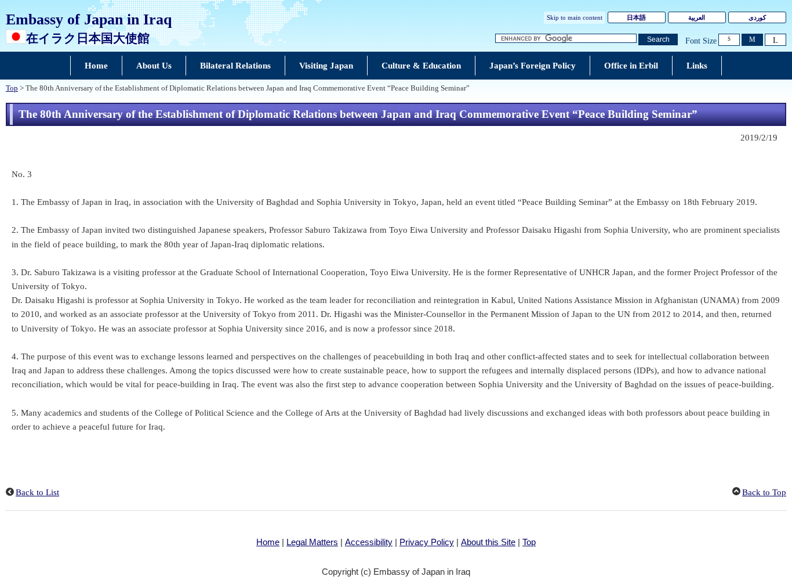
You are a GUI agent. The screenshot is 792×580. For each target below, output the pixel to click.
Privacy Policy (426, 542)
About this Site (488, 542)
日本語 (636, 17)
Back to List (37, 492)
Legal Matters (312, 542)
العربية (696, 17)
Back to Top (764, 492)
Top (12, 88)
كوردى (757, 17)
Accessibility (369, 542)
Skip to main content (574, 17)
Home (267, 542)
